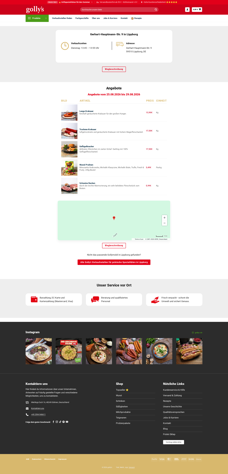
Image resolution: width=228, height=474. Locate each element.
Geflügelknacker (86, 146)
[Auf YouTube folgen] (67, 422)
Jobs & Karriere (110, 18)
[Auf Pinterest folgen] (63, 422)
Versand (132, 467)
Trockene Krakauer (87, 129)
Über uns (96, 18)
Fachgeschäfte (82, 18)
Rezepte (138, 18)
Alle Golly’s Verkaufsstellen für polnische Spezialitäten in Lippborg (114, 262)
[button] (187, 9)
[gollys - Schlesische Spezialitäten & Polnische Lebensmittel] (38, 9)
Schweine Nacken (87, 183)
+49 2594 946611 (38, 414)
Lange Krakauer (86, 111)
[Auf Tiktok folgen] (60, 422)
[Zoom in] (164, 217)
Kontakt (124, 18)
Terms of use (139, 239)
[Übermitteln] (155, 9)
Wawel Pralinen (86, 165)
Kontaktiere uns (37, 408)
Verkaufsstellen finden (62, 18)
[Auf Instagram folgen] (57, 422)
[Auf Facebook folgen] (53, 422)
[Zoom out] (164, 223)
